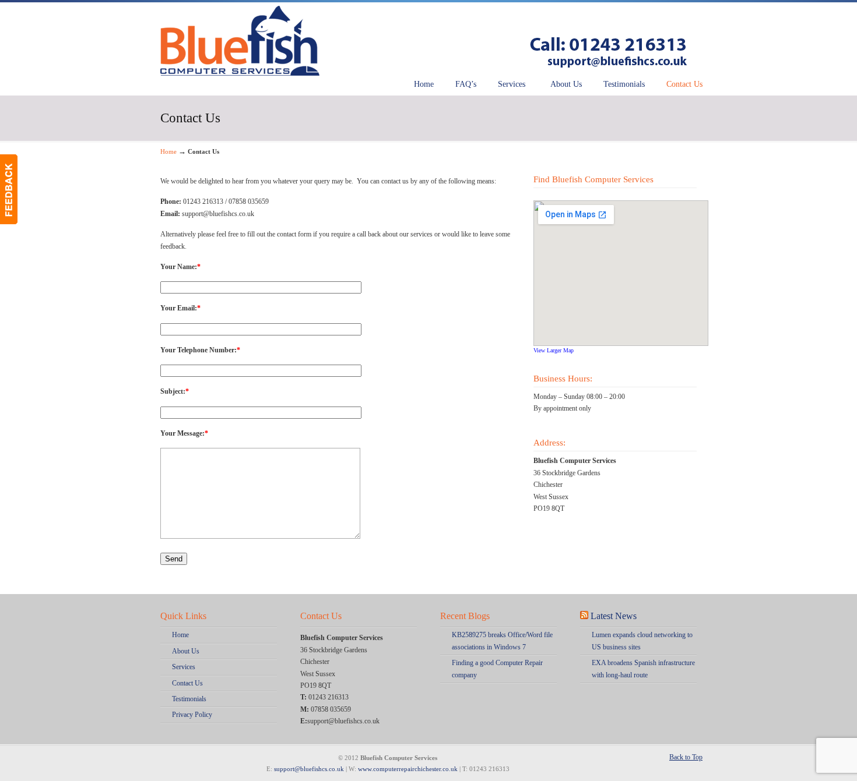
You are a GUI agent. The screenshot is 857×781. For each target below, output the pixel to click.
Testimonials (189, 699)
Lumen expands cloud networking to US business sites (642, 641)
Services (183, 667)
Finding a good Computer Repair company (497, 668)
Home (168, 151)
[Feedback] (8, 189)
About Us (185, 651)
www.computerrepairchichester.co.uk (408, 768)
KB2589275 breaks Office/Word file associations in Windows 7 (502, 641)
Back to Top (686, 757)
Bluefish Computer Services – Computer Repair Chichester (428, 39)
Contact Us (187, 683)
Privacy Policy (192, 715)
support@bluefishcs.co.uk (309, 768)
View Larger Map (553, 350)
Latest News (614, 616)
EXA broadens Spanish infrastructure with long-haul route (643, 668)
